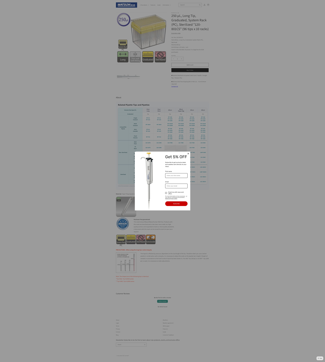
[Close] (188, 154)
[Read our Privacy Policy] (187, 196)
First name (168, 171)
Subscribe (176, 203)
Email (167, 182)
